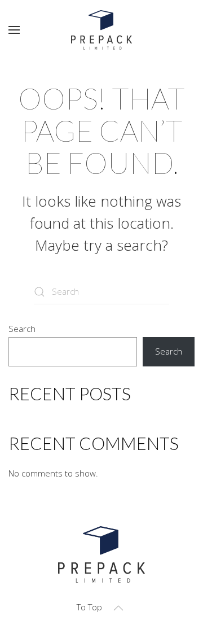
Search (22, 328)
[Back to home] (101, 30)
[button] (14, 30)
